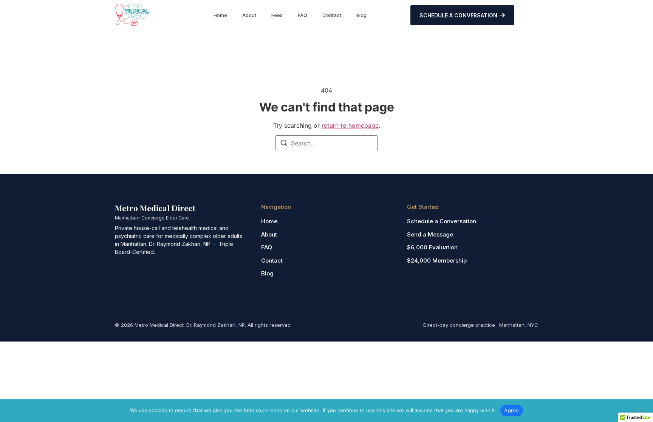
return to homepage (350, 125)
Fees (277, 15)
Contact (331, 15)
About (249, 15)
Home (220, 15)
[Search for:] (326, 143)
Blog (361, 15)
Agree (511, 410)
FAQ (302, 15)
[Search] (284, 144)
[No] (640, 410)
